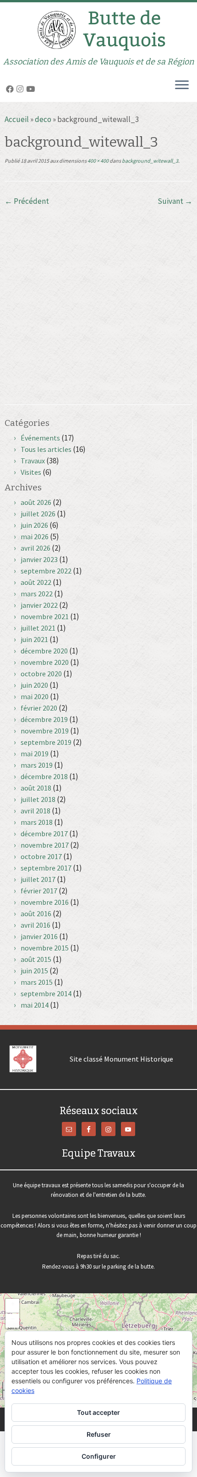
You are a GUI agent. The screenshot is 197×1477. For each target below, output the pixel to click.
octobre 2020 (41, 673)
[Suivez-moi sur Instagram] (21, 89)
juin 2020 (34, 685)
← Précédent (27, 201)
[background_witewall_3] (98, 298)
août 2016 (36, 913)
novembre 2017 (45, 845)
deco (43, 119)
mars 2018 (37, 822)
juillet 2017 (38, 879)
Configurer (99, 1456)
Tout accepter (98, 1412)
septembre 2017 (46, 867)
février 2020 (39, 707)
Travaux (33, 460)
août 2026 (36, 502)
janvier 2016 (39, 936)
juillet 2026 (38, 513)
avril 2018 (35, 810)
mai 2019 (35, 753)
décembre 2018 (44, 776)
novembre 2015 (45, 947)
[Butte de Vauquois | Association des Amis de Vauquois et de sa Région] (98, 30)
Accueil (17, 119)
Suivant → (175, 201)
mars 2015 (37, 982)
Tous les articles (46, 449)
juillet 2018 (38, 799)
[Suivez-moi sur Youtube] (32, 89)
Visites (31, 472)
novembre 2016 (45, 902)
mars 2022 (37, 593)
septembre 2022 (46, 570)
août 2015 (36, 959)
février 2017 (39, 890)
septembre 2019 (46, 742)
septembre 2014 (46, 993)
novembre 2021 (45, 616)
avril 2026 (35, 548)
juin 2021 (34, 639)
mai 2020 (35, 696)
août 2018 (36, 787)
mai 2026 (35, 536)
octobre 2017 (41, 856)
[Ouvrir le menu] (182, 85)
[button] (12, 1306)
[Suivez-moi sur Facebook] (11, 89)
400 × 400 (98, 160)
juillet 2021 (38, 627)
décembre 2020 (44, 650)
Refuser (99, 1434)
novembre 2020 (45, 662)
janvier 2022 (39, 605)
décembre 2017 (44, 833)
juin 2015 (34, 970)
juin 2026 (34, 525)
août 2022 (36, 582)
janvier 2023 (39, 559)
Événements (40, 437)
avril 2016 (35, 925)
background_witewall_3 (149, 160)
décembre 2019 (44, 719)
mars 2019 (37, 765)
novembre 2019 (45, 730)
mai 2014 (35, 1004)
